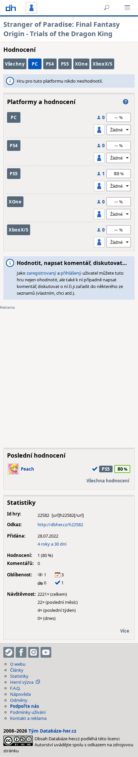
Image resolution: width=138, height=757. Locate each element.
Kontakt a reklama (28, 718)
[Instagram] (33, 652)
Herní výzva (21, 682)
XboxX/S (103, 64)
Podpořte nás (24, 706)
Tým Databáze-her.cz (52, 731)
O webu (17, 664)
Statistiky (19, 676)
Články (16, 670)
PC (35, 64)
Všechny (15, 64)
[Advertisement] (69, 374)
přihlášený (71, 273)
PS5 (65, 64)
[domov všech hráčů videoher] (11, 8)
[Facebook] (21, 652)
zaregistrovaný (41, 273)
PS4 (50, 64)
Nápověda (20, 694)
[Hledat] (106, 8)
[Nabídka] (127, 8)
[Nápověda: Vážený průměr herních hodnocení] (125, 101)
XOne (81, 64)
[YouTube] (46, 652)
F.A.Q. (15, 688)
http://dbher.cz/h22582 (60, 525)
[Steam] (8, 652)
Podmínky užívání (28, 712)
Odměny (18, 700)
